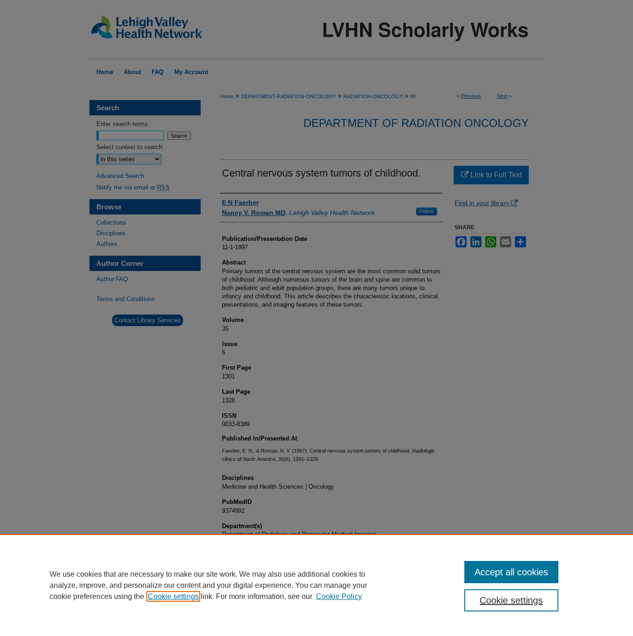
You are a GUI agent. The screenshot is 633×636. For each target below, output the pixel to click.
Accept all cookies (511, 572)
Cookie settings (173, 596)
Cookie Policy (339, 596)
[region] (316, 585)
